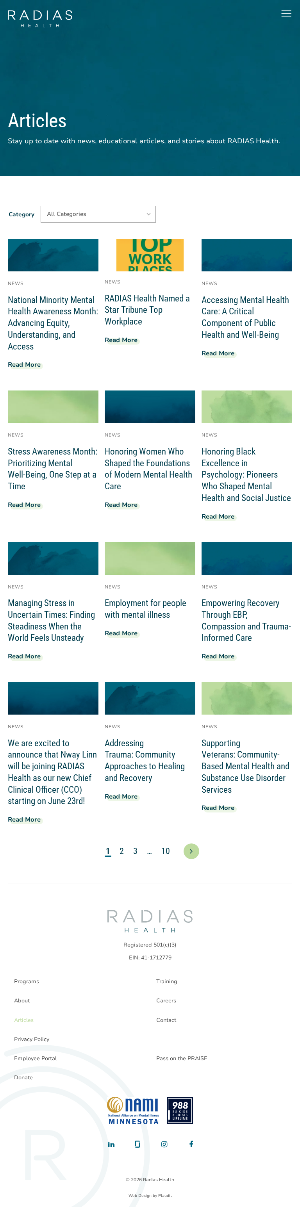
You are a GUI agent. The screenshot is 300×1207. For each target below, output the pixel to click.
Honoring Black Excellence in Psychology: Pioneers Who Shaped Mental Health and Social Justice (246, 474)
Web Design (140, 1195)
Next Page (191, 851)
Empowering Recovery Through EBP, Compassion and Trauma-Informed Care (246, 620)
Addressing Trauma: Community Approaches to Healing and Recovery (145, 760)
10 (165, 851)
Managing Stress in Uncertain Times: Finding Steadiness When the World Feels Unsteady (51, 620)
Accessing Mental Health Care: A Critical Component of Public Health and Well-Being (245, 317)
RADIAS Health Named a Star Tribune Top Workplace (147, 310)
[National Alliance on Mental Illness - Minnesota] (133, 1110)
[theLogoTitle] (40, 18)
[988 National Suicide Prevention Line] (180, 1110)
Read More (27, 366)
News (16, 283)
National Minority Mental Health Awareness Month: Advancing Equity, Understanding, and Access (53, 323)
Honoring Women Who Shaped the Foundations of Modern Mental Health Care (148, 469)
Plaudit (165, 1195)
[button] (286, 13)
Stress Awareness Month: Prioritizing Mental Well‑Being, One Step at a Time (52, 469)
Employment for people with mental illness (145, 609)
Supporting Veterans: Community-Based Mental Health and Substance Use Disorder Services (245, 766)
